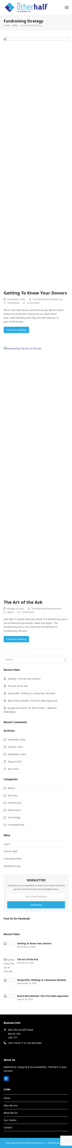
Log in (7, 844)
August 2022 (15, 761)
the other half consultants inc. (31, 1142)
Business (13, 795)
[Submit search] (65, 659)
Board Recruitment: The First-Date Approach (33, 700)
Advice (10, 612)
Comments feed (12, 858)
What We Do (10, 1112)
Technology (14, 817)
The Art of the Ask (23, 602)
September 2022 (17, 754)
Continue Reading (16, 329)
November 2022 (16, 739)
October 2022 (15, 746)
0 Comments (33, 302)
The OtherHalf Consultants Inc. (48, 299)
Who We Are (10, 1105)
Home (7, 1098)
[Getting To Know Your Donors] (36, 161)
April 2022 (13, 768)
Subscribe (36, 904)
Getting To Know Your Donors (35, 293)
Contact (8, 1127)
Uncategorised (16, 824)
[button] (66, 7)
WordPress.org (12, 866)
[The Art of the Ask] (36, 471)
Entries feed (10, 851)
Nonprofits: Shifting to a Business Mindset (31, 693)
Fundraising (13, 302)
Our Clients (10, 1120)
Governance (14, 810)
